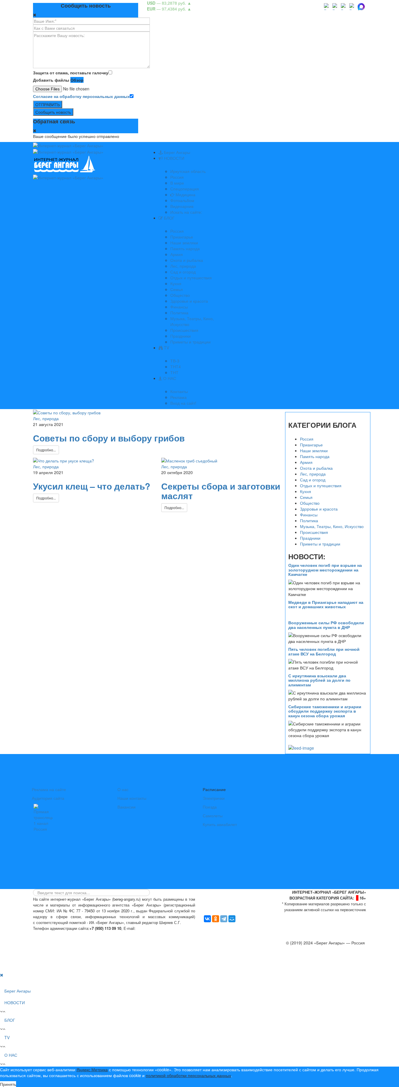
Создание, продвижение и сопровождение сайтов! (317, 966)
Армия (176, 254)
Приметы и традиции (190, 342)
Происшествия (184, 330)
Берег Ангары (176, 152)
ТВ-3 (174, 361)
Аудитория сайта (48, 798)
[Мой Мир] (231, 918)
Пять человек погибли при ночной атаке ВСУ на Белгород (324, 651)
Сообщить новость (53, 112)
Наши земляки (184, 243)
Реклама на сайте (49, 789)
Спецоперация (184, 189)
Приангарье (181, 237)
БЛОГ (169, 218)
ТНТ (174, 372)
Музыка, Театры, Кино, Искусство (332, 526)
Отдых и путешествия (191, 277)
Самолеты (213, 815)
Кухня (175, 283)
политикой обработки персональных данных (188, 1075)
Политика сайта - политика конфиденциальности (76, 934)
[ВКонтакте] (207, 918)
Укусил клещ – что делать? (91, 486)
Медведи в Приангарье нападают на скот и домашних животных (325, 604)
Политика (179, 312)
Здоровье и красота (189, 301)
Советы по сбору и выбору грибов (109, 438)
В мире (177, 183)
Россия (177, 177)
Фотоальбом (182, 200)
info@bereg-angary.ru (157, 928)
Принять (8, 1084)
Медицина (184, 194)
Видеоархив (181, 206)
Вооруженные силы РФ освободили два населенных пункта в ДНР (326, 625)
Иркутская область (188, 171)
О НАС (169, 378)
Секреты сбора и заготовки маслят (220, 491)
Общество (180, 295)
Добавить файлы (51, 80)
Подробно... (46, 449)
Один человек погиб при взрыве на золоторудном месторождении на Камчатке (325, 569)
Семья (176, 289)
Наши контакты (131, 798)
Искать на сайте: (186, 212)
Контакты (179, 391)
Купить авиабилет (220, 824)
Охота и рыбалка (186, 260)
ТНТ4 (175, 366)
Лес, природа (183, 266)
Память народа (185, 248)
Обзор (77, 80)
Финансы (179, 307)
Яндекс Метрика (92, 1069)
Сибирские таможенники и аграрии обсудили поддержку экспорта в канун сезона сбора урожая (324, 711)
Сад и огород (183, 272)
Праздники (180, 336)
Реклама (178, 397)
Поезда (210, 807)
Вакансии (126, 807)
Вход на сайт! (183, 403)
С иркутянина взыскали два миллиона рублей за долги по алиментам (319, 680)
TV (166, 347)
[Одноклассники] (215, 918)
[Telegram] (223, 918)
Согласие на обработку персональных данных (81, 96)
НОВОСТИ (173, 158)
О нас (123, 789)
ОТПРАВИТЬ (47, 104)
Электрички (214, 798)
